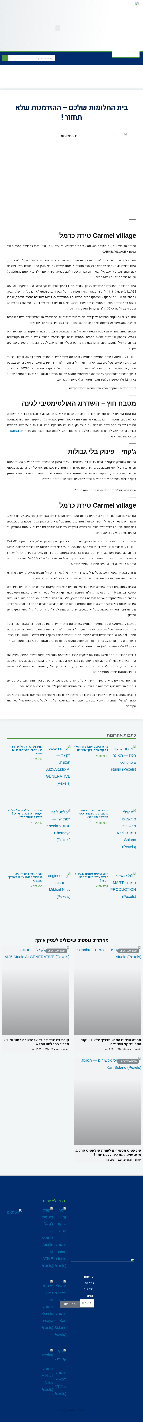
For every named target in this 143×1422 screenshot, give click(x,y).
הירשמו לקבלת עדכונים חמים (88, 1286)
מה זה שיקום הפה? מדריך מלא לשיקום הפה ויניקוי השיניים (91, 748)
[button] (57, 28)
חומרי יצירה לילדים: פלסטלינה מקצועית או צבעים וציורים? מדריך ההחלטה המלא (25, 813)
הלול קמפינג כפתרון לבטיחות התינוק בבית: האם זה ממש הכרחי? (91, 877)
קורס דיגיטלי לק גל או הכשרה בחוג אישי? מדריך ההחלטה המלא (26, 750)
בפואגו (14, 431)
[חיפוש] (5, 58)
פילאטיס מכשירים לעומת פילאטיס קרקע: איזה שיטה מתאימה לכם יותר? (93, 813)
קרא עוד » (102, 755)
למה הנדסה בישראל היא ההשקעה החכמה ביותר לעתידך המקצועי (25, 877)
